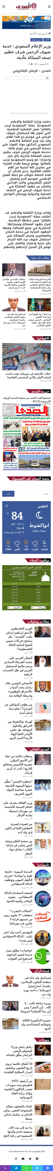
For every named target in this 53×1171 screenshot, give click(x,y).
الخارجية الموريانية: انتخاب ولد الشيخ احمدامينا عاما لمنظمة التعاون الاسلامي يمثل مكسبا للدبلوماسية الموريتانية (39, 285)
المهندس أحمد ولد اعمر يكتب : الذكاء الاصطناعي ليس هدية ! (17, 936)
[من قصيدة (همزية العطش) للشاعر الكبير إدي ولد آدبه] (43, 827)
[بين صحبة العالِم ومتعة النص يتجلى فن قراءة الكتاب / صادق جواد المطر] (43, 844)
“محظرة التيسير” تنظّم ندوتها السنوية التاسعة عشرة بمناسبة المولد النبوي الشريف (18, 787)
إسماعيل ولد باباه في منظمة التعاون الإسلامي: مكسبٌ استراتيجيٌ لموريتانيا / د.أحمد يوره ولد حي (14, 320)
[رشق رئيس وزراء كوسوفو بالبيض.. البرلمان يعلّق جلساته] (43, 1050)
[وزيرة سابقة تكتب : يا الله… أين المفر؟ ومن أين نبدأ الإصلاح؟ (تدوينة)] (10, 1006)
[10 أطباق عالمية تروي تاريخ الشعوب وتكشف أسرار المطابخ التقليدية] (43, 1067)
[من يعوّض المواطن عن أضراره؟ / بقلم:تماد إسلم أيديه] (43, 707)
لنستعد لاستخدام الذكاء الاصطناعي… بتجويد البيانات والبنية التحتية (18, 897)
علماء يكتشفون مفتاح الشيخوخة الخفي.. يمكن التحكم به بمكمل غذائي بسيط (18, 1112)
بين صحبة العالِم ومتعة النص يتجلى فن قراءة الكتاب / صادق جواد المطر (18, 847)
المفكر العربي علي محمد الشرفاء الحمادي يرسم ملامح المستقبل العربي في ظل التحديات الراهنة (17, 666)
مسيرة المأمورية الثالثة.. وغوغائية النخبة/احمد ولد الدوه (36, 1024)
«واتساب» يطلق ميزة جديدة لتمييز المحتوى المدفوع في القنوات (19, 954)
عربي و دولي (36, 39)
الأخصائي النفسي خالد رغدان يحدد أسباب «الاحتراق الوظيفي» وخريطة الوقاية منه (18, 689)
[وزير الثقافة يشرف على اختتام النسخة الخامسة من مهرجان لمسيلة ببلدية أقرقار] (43, 806)
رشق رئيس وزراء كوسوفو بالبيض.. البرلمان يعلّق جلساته (19, 1051)
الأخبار (32, 33)
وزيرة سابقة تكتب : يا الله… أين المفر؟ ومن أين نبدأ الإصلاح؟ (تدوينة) (36, 1007)
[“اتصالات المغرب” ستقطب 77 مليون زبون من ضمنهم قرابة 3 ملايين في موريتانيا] (43, 917)
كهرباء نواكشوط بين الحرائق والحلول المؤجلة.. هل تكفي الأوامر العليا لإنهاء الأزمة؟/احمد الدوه (20, 730)
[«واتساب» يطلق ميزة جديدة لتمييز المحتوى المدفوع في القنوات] (43, 956)
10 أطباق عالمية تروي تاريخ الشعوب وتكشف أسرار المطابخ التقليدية (18, 1068)
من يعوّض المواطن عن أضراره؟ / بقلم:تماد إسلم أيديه (18, 708)
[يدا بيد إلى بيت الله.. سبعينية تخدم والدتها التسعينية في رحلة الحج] (43, 1130)
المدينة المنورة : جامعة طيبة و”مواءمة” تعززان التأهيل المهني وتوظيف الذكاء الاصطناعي (18, 878)
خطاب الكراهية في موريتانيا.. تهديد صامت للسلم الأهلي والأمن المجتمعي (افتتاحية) (28, 375)
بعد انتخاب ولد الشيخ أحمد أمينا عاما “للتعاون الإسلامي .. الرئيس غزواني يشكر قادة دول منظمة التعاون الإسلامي (39, 320)
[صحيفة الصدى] (26, 6)
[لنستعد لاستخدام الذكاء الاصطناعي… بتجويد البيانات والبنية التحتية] (43, 899)
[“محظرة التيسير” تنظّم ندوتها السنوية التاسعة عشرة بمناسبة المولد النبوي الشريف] (43, 784)
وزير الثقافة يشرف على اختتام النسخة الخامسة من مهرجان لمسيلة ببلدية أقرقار (17, 809)
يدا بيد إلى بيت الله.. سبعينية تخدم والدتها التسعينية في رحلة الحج (18, 1131)
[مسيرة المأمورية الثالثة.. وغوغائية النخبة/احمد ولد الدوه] (10, 1023)
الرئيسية (43, 33)
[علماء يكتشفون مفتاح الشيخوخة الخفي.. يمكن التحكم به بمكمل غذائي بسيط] (43, 1109)
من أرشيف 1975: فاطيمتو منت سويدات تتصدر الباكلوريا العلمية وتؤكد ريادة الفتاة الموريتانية (18, 1089)
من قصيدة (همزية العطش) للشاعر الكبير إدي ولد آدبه (18, 828)
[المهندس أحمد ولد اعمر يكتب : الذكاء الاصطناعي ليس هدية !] (43, 938)
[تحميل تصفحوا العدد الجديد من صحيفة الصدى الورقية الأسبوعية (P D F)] (26, 470)
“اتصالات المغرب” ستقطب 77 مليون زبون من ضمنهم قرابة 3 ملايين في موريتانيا (18, 917)
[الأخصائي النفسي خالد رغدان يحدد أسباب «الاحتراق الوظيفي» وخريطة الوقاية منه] (43, 686)
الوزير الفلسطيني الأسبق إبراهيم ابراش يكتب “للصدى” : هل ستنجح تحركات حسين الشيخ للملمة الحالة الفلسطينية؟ (19, 638)
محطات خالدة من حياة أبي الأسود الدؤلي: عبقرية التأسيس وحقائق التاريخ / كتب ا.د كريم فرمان (14, 283)
